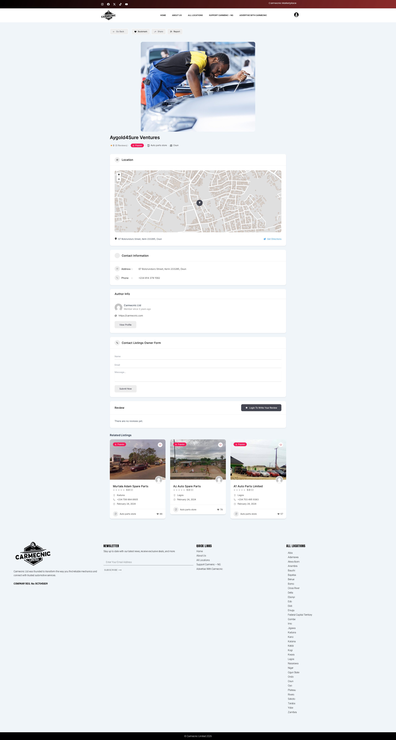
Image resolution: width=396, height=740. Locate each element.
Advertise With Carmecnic (253, 15)
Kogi (290, 650)
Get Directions (274, 239)
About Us (177, 15)
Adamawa (293, 557)
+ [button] (119, 174)
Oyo (290, 685)
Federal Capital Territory (300, 614)
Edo (290, 601)
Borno (291, 583)
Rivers (291, 694)
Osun (176, 145)
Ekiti (290, 605)
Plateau (292, 690)
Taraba (291, 703)
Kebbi (291, 645)
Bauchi (291, 570)
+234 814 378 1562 (149, 277)
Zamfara (292, 712)
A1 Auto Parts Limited (248, 486)
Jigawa (291, 628)
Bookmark (142, 31)
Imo (290, 623)
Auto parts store (159, 145)
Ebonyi (291, 597)
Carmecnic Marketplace (282, 3)
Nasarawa (293, 663)
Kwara (291, 654)
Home (163, 15)
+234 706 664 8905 (127, 499)
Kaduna (121, 495)
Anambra (292, 566)
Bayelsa (292, 575)
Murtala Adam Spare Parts (130, 486)
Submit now (125, 388)
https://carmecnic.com (131, 315)
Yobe (290, 707)
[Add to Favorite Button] (160, 444)
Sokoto (291, 698)
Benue (291, 579)
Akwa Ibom (293, 561)
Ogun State (293, 672)
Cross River (293, 588)
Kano (290, 636)
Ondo (290, 676)
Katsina (292, 641)
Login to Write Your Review (263, 407)
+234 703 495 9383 (248, 499)
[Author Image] (158, 479)
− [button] (119, 179)
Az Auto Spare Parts (187, 486)
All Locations (195, 15)
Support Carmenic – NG (221, 15)
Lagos (180, 495)
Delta (290, 592)
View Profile (125, 324)
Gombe (291, 619)
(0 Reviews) (121, 145)
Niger (290, 667)
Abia (290, 552)
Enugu (291, 610)
